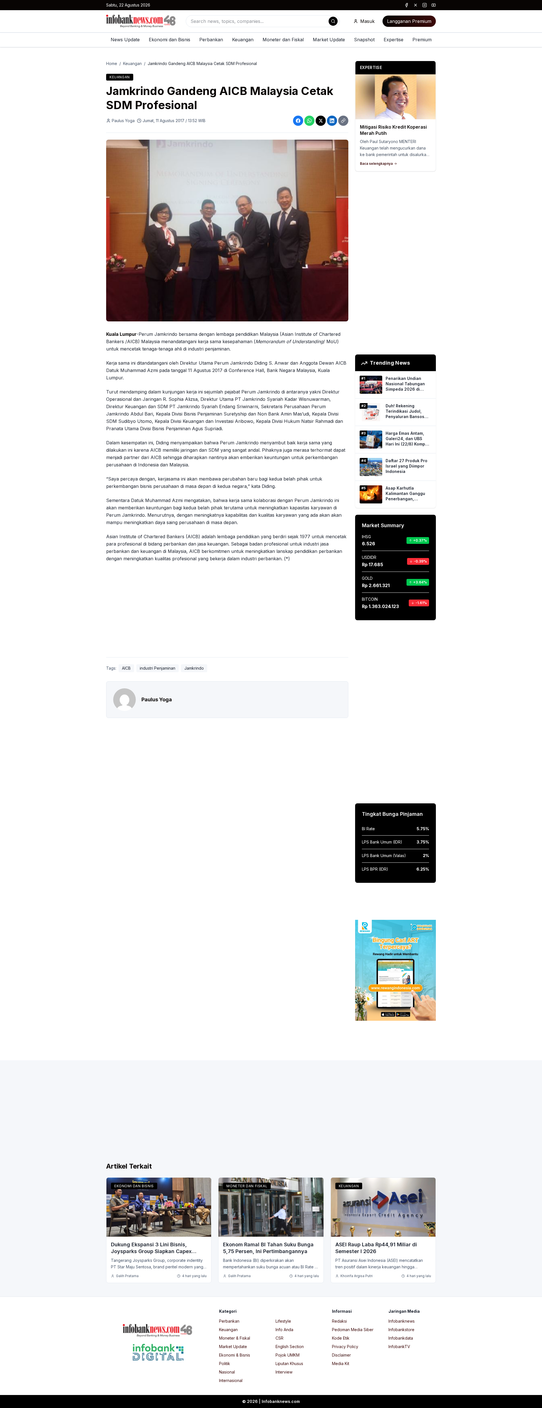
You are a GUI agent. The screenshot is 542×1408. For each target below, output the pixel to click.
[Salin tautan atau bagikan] (343, 121)
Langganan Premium (409, 21)
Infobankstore (401, 1329)
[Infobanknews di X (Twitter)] (415, 5)
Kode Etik (340, 1338)
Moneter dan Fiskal (283, 39)
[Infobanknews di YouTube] (433, 5)
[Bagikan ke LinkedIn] (332, 121)
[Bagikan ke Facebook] (298, 121)
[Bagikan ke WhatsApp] (309, 121)
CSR (279, 1338)
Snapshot (364, 39)
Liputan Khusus (289, 1363)
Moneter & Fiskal (234, 1338)
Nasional (227, 1372)
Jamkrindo (194, 668)
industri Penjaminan (157, 668)
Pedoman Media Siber (352, 1329)
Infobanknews (401, 1321)
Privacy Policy (345, 1346)
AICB (126, 668)
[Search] (333, 21)
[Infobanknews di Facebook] (406, 5)
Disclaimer (341, 1355)
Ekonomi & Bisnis (234, 1355)
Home (111, 63)
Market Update (329, 39)
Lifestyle (283, 1321)
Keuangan (242, 39)
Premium (422, 39)
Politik (224, 1363)
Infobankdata (400, 1338)
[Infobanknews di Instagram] (424, 5)
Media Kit (340, 1363)
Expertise (393, 39)
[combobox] (263, 21)
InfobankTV (399, 1346)
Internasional (230, 1380)
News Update (125, 39)
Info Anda (284, 1329)
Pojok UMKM (288, 1355)
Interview (284, 1372)
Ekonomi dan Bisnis (169, 39)
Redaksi (339, 1321)
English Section (290, 1346)
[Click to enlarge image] (227, 231)
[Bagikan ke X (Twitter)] (321, 121)
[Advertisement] (27, 710)
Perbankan (211, 39)
